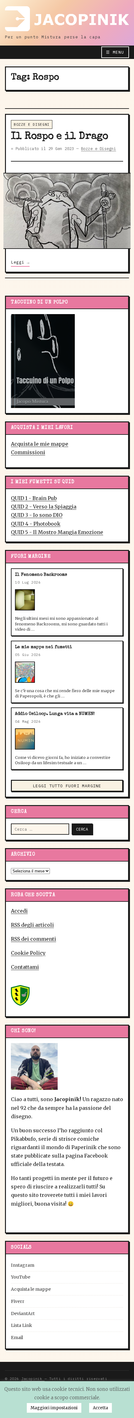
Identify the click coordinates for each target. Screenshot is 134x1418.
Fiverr (17, 1301)
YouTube (20, 1277)
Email (17, 1337)
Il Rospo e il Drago (59, 137)
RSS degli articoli (32, 925)
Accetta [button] (100, 1408)
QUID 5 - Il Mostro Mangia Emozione (57, 532)
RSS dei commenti (33, 939)
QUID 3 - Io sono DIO (36, 515)
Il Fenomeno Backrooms (41, 575)
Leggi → (20, 262)
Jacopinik (33, 1378)
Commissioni (28, 452)
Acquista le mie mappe (39, 444)
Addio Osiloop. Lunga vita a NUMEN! (55, 714)
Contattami (25, 967)
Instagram (22, 1265)
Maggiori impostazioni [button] (54, 1408)
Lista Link (21, 1325)
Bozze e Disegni (32, 124)
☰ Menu (115, 52)
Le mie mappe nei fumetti (43, 647)
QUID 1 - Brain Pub (34, 498)
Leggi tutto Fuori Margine (67, 786)
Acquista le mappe (31, 1289)
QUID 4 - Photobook (35, 524)
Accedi (19, 911)
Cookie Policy (28, 953)
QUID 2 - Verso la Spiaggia (43, 506)
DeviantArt (23, 1313)
